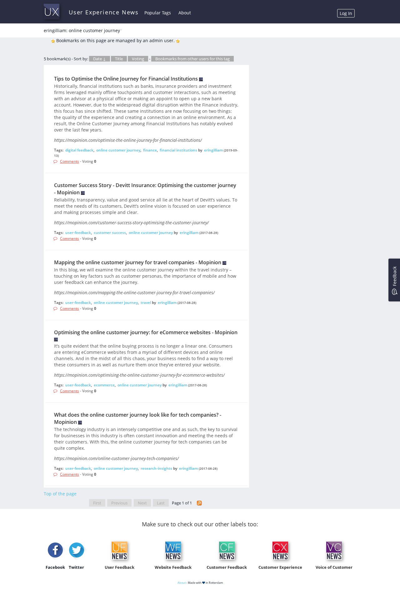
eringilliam (213, 150)
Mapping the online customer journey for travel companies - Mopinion (137, 262)
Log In (346, 13)
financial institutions (178, 150)
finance (150, 150)
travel (146, 302)
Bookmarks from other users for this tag (192, 59)
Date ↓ (99, 59)
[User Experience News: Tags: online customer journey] (199, 503)
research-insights (156, 468)
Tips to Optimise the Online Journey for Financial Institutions (126, 78)
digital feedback (79, 150)
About (184, 13)
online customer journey (118, 150)
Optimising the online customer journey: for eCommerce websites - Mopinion (146, 332)
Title (119, 59)
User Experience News (104, 12)
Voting (138, 59)
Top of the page (60, 494)
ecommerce (104, 385)
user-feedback (78, 232)
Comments (69, 161)
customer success (110, 232)
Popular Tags (157, 13)
